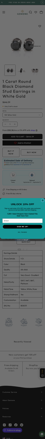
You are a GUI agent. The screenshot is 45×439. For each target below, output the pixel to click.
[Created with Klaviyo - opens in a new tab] (22, 240)
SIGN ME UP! (22, 226)
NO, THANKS (22, 232)
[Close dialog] (42, 200)
